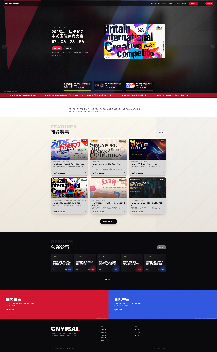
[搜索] (202, 3)
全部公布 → (161, 247)
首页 (152, 3)
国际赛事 (178, 3)
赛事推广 (103, 340)
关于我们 (184, 3)
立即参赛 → (57, 50)
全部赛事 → (161, 132)
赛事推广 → (194, 3)
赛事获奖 (164, 3)
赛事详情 (68, 50)
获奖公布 (103, 338)
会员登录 (209, 3)
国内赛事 (171, 3)
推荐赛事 (157, 3)
